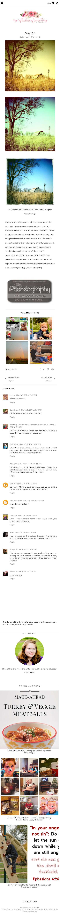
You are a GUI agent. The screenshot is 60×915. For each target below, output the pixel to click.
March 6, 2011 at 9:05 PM (26, 549)
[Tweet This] (44, 369)
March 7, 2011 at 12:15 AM (26, 571)
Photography (16, 500)
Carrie (12, 483)
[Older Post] (40, 378)
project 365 (11, 369)
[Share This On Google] (53, 369)
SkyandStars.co (30, 912)
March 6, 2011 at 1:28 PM (25, 532)
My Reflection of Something (30, 909)
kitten (12, 571)
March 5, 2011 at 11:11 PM (32, 464)
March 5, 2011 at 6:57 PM (26, 395)
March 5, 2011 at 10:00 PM (30, 444)
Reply (12, 402)
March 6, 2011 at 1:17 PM (27, 515)
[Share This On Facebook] (40, 369)
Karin (12, 532)
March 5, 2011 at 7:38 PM (31, 410)
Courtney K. (15, 410)
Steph (12, 549)
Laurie (12, 395)
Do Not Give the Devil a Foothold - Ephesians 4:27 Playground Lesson (29, 886)
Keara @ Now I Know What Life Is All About (29, 425)
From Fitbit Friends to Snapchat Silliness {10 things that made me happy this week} (30, 819)
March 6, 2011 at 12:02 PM (26, 483)
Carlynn (13, 515)
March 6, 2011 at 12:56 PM (33, 500)
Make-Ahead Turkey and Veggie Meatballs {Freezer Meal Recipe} (29, 751)
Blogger (35, 907)
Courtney (14, 444)
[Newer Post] (20, 378)
